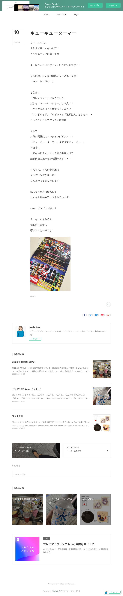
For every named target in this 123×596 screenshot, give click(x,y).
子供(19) (33, 296)
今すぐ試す (95, 5)
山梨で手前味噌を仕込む (23, 361)
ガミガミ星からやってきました (27, 389)
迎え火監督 (17, 416)
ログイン (113, 5)
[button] (46, 15)
